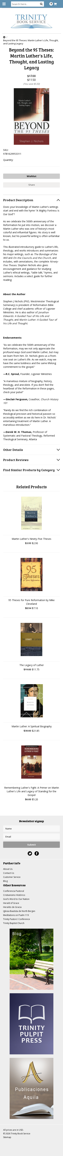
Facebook (36, 853)
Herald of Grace (11, 903)
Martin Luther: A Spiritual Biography (32, 726)
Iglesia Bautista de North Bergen (19, 911)
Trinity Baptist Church (13, 923)
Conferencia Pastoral (13, 891)
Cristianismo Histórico (14, 895)
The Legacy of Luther (31, 665)
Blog (5, 881)
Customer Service (11, 877)
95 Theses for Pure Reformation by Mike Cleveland (31, 601)
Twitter (30, 853)
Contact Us (8, 873)
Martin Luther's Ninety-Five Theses (31, 538)
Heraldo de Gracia (12, 907)
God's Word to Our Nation (16, 899)
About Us (7, 869)
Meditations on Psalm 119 (16, 915)
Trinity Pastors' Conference (16, 919)
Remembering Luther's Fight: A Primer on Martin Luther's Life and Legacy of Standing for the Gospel (31, 791)
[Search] (41, 3)
